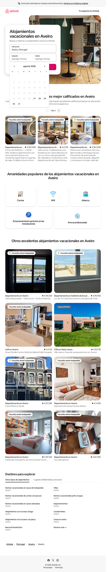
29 (45, 98)
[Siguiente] (59, 110)
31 (19, 104)
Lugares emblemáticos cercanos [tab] (48, 480)
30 (14, 104)
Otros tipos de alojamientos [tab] (17, 480)
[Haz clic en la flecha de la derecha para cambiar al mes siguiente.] (44, 66)
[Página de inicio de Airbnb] (12, 11)
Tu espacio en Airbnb (89, 11)
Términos (59, 567)
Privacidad (47, 567)
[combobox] (33, 49)
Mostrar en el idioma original (76, 3)
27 (34, 98)
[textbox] (21, 58)
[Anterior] (47, 110)
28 (40, 98)
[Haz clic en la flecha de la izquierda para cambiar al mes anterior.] (14, 66)
